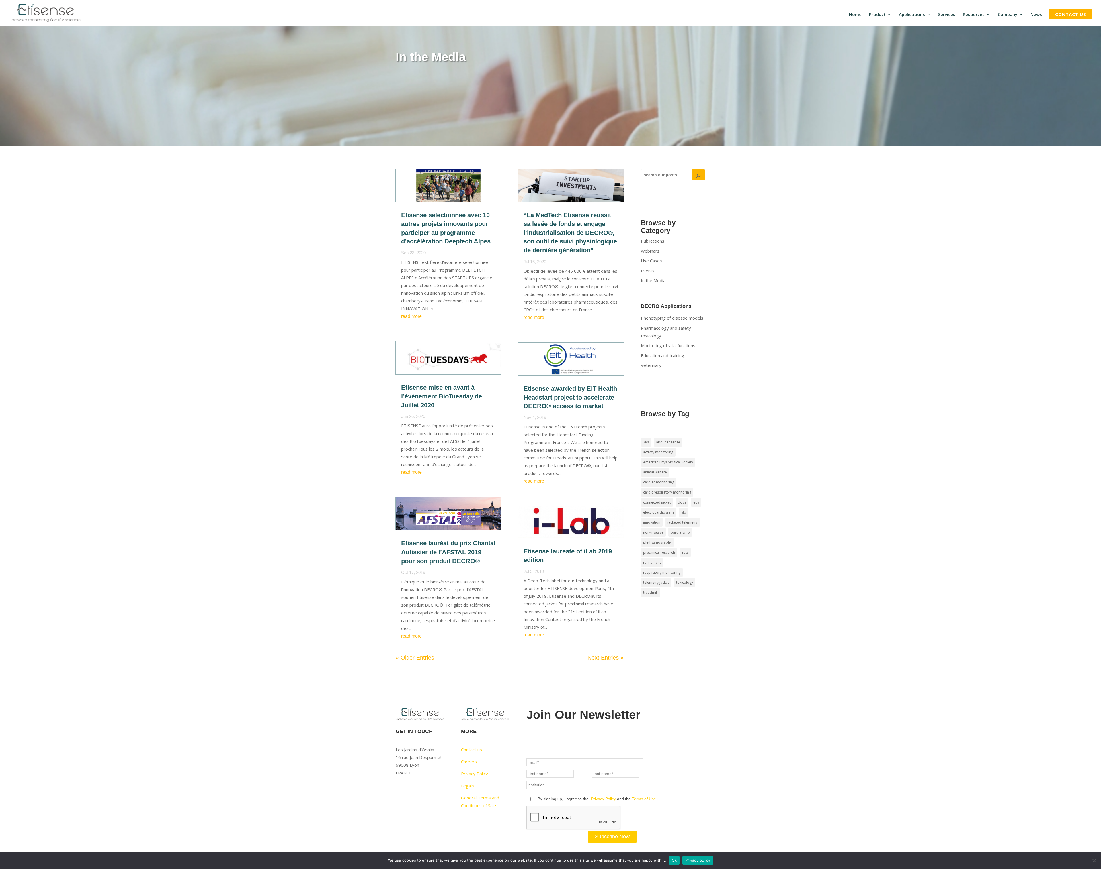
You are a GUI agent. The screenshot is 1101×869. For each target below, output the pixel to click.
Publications (652, 241)
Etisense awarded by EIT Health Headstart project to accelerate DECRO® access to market (570, 397)
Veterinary (651, 365)
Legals (467, 786)
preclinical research (659, 552)
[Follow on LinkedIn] (411, 790)
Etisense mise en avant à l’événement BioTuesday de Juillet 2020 (441, 396)
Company (1007, 14)
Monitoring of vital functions (668, 345)
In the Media (653, 280)
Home (855, 14)
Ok (674, 860)
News (1036, 14)
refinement (652, 562)
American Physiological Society (668, 462)
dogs (682, 502)
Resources (974, 14)
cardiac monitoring (658, 482)
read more (411, 316)
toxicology (684, 582)
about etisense (668, 442)
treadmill (650, 592)
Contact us (1070, 14)
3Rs (646, 442)
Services (946, 14)
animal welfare (655, 472)
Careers (469, 761)
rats (685, 552)
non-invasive (653, 532)
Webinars (650, 251)
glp (683, 512)
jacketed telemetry (682, 522)
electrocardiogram (658, 512)
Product (877, 14)
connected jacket (657, 502)
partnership (680, 532)
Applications (912, 14)
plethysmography (657, 542)
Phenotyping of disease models (672, 318)
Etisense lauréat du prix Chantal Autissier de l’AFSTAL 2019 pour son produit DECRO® (448, 552)
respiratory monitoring (661, 572)
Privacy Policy (474, 773)
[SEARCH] (698, 174)
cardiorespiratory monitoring (667, 492)
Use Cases (651, 261)
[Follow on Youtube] (400, 790)
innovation (651, 522)
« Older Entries (415, 657)
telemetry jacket (656, 582)
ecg (696, 502)
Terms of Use (644, 799)
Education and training (662, 355)
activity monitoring (658, 452)
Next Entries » (605, 657)
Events (648, 271)
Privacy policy (697, 860)
